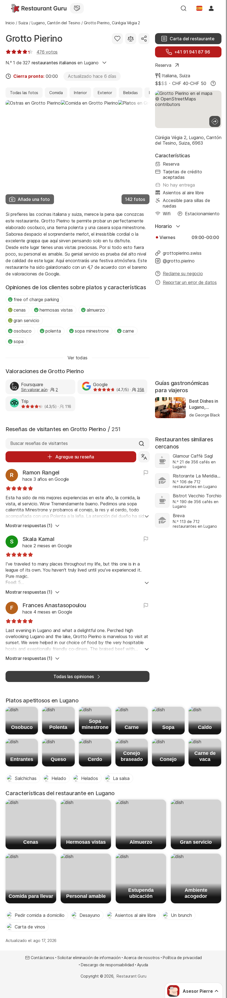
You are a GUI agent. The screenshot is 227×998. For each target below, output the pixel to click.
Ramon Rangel (41, 472)
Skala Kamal (38, 539)
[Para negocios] (77, 8)
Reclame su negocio (183, 273)
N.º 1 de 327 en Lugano (52, 62)
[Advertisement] (188, 333)
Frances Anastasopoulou (54, 605)
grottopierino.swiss (182, 253)
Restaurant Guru (131, 976)
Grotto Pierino (34, 38)
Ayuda (142, 964)
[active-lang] (199, 8)
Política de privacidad (182, 957)
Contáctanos (42, 957)
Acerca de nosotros (142, 957)
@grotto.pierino (179, 261)
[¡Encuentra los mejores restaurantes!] (38, 8)
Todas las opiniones (73, 676)
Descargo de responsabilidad (107, 964)
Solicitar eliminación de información (89, 957)
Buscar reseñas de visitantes (39, 443)
